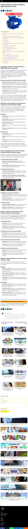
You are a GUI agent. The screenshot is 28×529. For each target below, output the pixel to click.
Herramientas (7, 41)
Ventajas (5, 61)
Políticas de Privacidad (4, 513)
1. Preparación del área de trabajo (10, 45)
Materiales (6, 40)
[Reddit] (11, 11)
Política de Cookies (3, 514)
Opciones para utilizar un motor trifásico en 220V (12, 36)
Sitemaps (2, 519)
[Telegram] (9, 11)
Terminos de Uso (3, 515)
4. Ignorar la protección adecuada (10, 58)
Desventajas (7, 62)
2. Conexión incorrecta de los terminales (11, 55)
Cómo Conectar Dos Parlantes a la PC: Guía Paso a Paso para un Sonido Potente (21, 322)
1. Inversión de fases (7, 54)
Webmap (2, 525)
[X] (3, 11)
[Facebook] (1, 11)
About (2, 512)
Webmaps (2, 518)
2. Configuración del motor (9, 47)
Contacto (2, 520)
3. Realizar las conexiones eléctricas (11, 48)
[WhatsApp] (5, 11)
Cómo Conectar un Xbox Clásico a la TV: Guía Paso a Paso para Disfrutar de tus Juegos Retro (7, 322)
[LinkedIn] (7, 11)
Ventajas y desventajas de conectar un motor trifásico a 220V (13, 59)
